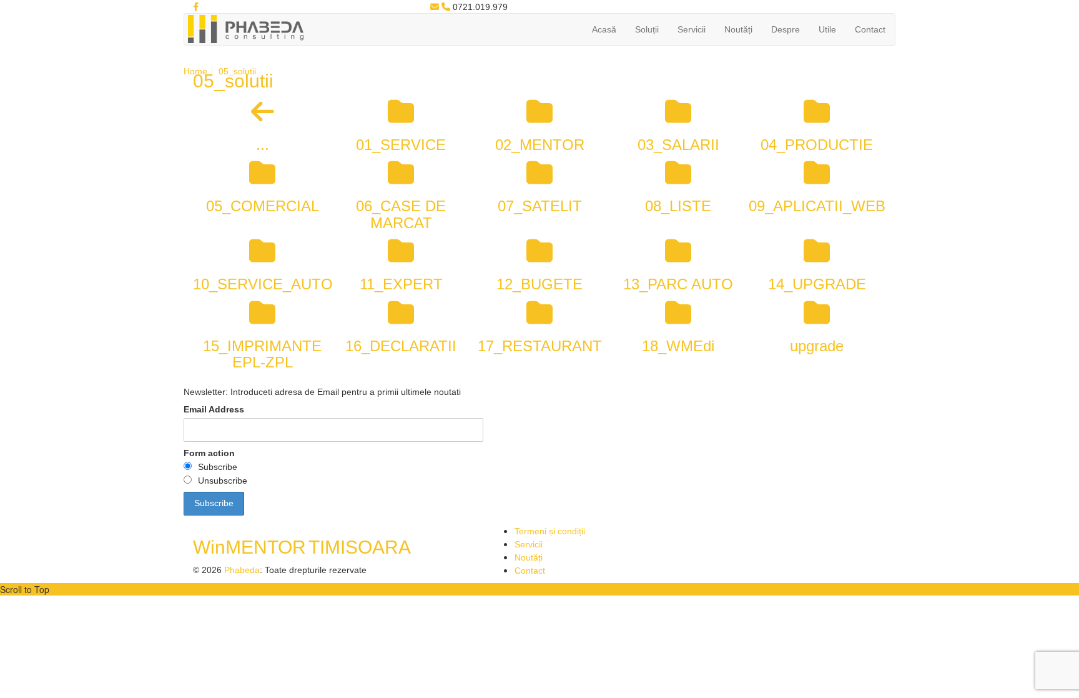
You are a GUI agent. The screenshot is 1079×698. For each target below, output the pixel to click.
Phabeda (242, 570)
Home (195, 71)
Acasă (604, 29)
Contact (870, 29)
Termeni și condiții (550, 531)
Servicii (691, 29)
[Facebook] (196, 7)
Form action (209, 453)
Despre (785, 29)
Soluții (647, 29)
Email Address (214, 409)
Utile (827, 29)
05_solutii (237, 71)
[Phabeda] (245, 28)
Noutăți (738, 29)
